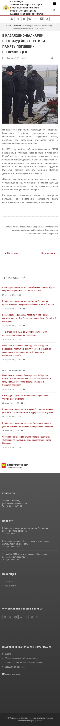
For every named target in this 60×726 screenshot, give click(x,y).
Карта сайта (10, 585)
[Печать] (52, 58)
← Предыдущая (12, 253)
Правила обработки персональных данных (24, 662)
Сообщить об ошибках (14, 667)
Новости (9, 581)
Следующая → (48, 253)
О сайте (8, 654)
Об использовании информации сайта (21, 658)
